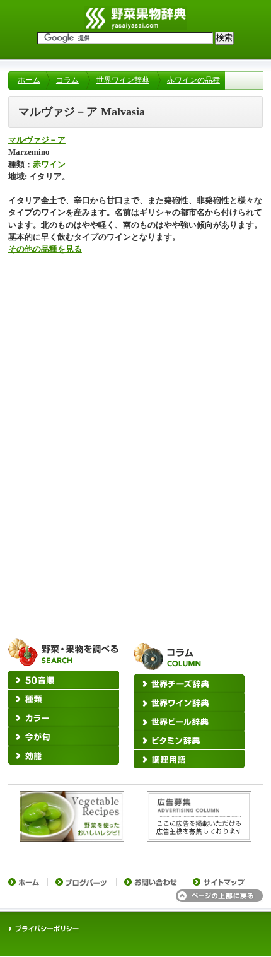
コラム (67, 80)
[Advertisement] (135, 363)
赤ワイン (49, 164)
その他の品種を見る (45, 249)
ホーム (29, 80)
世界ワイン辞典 (122, 80)
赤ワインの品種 (193, 80)
